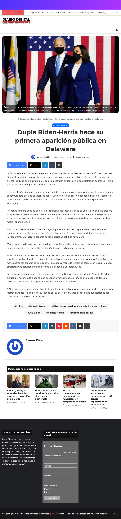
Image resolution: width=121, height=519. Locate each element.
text (47, 492)
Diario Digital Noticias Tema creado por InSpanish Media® (81, 514)
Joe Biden (34, 312)
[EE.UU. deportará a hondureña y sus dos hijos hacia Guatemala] (46, 381)
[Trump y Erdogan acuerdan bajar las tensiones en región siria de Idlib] (18, 381)
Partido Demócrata (82, 312)
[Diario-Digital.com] (16, 21)
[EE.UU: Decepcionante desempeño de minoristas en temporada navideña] (74, 381)
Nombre (47, 466)
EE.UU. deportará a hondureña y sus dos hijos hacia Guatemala (46, 394)
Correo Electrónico (53, 455)
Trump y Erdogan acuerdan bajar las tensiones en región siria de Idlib (18, 394)
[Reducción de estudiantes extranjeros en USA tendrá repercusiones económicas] (102, 381)
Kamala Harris (56, 312)
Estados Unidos (34, 119)
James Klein (41, 157)
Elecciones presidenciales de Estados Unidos (80, 306)
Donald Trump (38, 306)
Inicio (22, 119)
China (19, 306)
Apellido (47, 475)
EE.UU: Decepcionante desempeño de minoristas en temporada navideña (74, 396)
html (48, 489)
